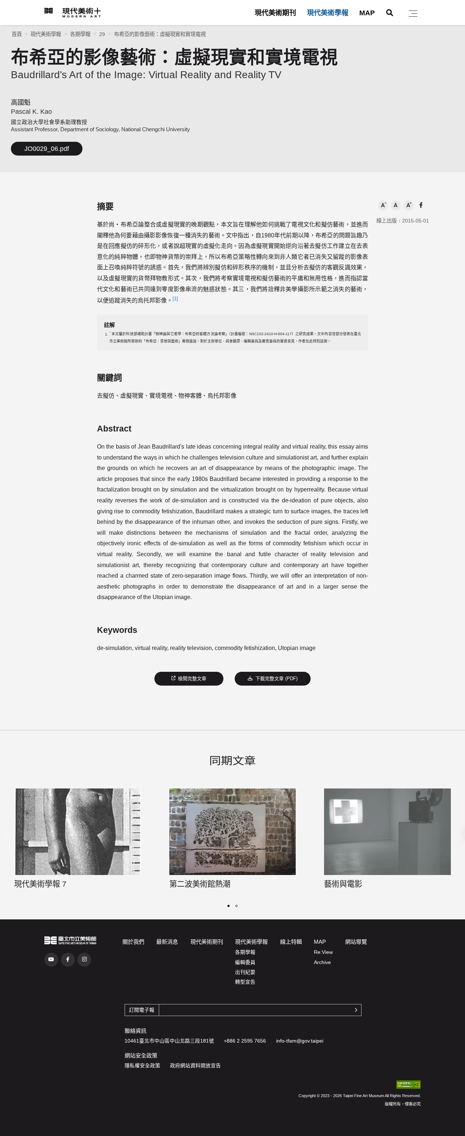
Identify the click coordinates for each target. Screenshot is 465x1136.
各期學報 (80, 34)
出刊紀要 (245, 972)
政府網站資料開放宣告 (195, 1065)
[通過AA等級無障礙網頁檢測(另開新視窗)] (408, 1084)
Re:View (323, 952)
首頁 (17, 34)
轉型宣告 (245, 982)
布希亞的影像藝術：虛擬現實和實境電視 (160, 34)
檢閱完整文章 (192, 678)
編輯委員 (245, 962)
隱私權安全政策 (142, 1065)
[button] (413, 13)
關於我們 (133, 942)
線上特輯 (291, 942)
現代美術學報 (327, 13)
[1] (175, 298)
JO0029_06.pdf (46, 148)
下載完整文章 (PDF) (280, 681)
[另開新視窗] (70, 940)
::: (39, 10)
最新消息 (167, 942)
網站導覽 (356, 942)
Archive (322, 962)
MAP (367, 13)
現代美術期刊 (275, 13)
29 (102, 34)
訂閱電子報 (141, 1010)
